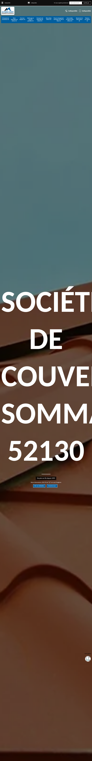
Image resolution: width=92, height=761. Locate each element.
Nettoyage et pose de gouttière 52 (30, 19)
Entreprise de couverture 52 (5, 19)
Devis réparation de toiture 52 (14, 19)
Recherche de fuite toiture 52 (79, 19)
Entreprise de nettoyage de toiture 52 (40, 19)
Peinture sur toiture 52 (87, 19)
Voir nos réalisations (39, 486)
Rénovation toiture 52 (49, 19)
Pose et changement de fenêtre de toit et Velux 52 (59, 19)
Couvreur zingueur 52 (22, 19)
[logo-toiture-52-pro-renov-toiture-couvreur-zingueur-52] (7, 14)
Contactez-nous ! (52, 486)
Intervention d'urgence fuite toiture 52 (70, 19)
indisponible (34, 3)
